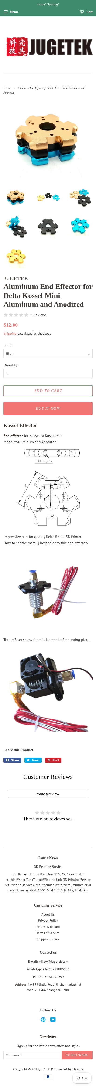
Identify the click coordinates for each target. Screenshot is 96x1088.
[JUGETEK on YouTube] (53, 1020)
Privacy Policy (48, 920)
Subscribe (77, 1055)
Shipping (10, 333)
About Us (48, 914)
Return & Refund (48, 927)
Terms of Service (48, 933)
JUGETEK (47, 1069)
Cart (89, 12)
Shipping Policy (48, 939)
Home (6, 88)
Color (7, 345)
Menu (13, 12)
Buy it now (48, 408)
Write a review (48, 794)
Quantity (10, 365)
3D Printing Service (48, 866)
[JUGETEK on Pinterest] (43, 1020)
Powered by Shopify (69, 1069)
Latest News (48, 858)
